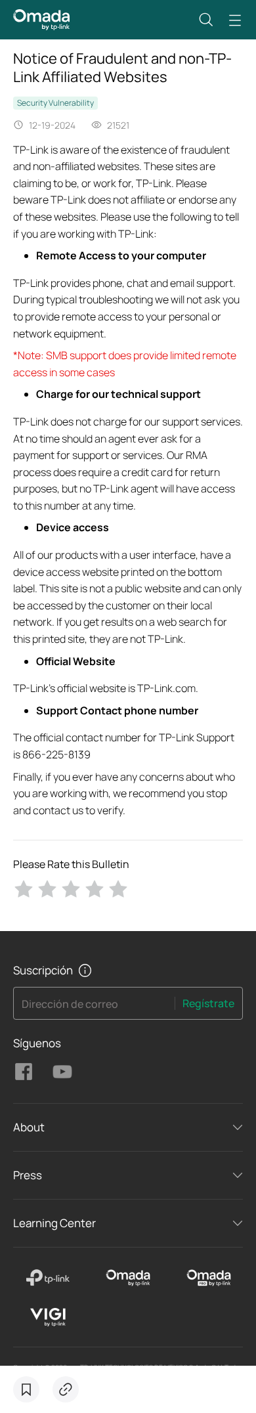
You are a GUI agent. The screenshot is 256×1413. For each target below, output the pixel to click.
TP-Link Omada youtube (62, 1071)
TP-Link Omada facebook (23, 1071)
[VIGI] (47, 1317)
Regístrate (208, 1003)
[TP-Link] (47, 1278)
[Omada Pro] (208, 1278)
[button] (206, 19)
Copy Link (66, 1389)
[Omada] (128, 1278)
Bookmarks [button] (26, 1389)
